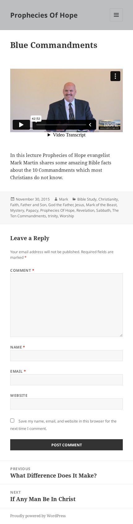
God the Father (60, 204)
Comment (22, 270)
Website (19, 395)
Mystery (17, 210)
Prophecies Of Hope (44, 14)
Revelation (85, 210)
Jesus (79, 204)
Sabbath (103, 210)
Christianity (108, 199)
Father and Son (33, 204)
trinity (53, 216)
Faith (14, 204)
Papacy (32, 210)
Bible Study (87, 199)
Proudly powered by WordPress (38, 515)
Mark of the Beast (101, 204)
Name (17, 347)
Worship (67, 216)
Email (18, 371)
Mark (63, 199)
